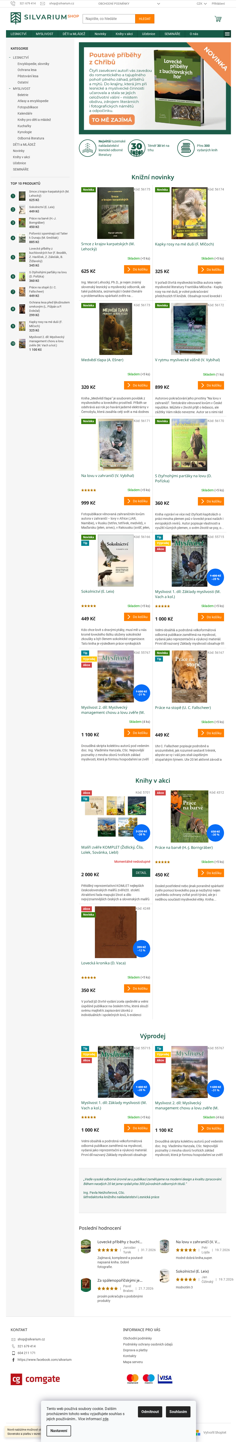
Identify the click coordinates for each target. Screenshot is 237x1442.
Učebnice (17, 163)
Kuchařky (23, 126)
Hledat (143, 18)
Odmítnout (148, 1412)
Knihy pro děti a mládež (32, 120)
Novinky (17, 151)
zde (104, 1419)
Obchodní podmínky (112, 3)
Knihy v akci (19, 157)
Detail (139, 872)
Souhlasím (176, 1412)
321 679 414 (25, 1346)
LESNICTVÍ (19, 57)
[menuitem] (16, 34)
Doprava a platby (134, 1350)
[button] (88, 88)
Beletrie (21, 95)
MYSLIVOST (20, 88)
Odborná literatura (29, 138)
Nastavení (57, 1431)
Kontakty (128, 1356)
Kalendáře (23, 113)
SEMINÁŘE (19, 169)
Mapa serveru (131, 1362)
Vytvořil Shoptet (213, 1432)
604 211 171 (25, 1353)
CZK (198, 3)
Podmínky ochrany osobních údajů (146, 1344)
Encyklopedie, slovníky (32, 64)
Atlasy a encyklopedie (31, 101)
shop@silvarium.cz (29, 1339)
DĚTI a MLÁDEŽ (22, 144)
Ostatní (21, 82)
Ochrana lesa (25, 70)
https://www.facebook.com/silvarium (43, 1360)
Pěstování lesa (26, 76)
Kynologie (23, 132)
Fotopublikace (26, 107)
